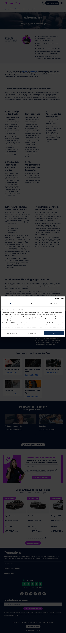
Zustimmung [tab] (11, 304)
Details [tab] (33, 304)
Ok (54, 333)
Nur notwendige (12, 333)
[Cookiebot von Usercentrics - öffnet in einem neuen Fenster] (56, 299)
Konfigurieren (32, 333)
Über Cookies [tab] (54, 304)
